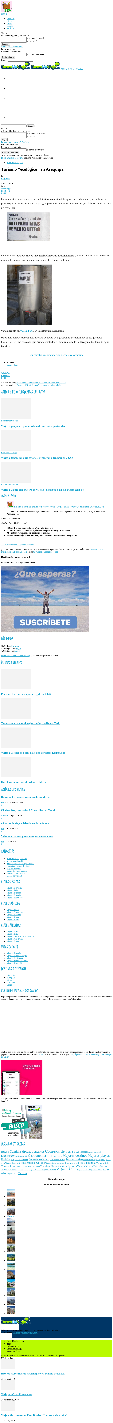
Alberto (4, 815)
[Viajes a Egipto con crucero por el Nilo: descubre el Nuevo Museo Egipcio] (16, 482)
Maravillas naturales (54, 1156)
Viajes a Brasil (13, 919)
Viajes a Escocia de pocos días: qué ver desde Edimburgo (33, 752)
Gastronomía (37, 1155)
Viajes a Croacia (14, 895)
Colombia (11, 982)
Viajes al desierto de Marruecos (20, 936)
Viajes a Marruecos (15, 898)
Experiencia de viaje (20, 1156)
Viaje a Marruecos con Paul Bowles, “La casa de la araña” (34, 1415)
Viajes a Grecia (50, 1163)
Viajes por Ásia (13, 1351)
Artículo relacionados (14, 392)
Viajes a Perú (12, 365)
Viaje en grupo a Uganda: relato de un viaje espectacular (33, 426)
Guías (9, 23)
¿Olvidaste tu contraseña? (12, 46)
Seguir (18, 648)
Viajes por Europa (14, 1348)
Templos (56, 1160)
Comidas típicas (20, 1151)
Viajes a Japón (13, 909)
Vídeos (22, 1173)
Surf (51, 1160)
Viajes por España (95, 1170)
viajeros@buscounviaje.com (25, 1333)
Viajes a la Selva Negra (17, 955)
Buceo (5, 1151)
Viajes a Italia (12, 890)
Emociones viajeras (15, 158)
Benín (9, 985)
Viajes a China (13, 941)
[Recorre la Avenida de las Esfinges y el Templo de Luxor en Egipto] (8, 1368)
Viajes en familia (82, 1170)
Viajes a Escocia (14, 953)
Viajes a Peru (12, 934)
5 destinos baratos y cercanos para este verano (27, 836)
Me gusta (15, 646)
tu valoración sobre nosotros (45, 552)
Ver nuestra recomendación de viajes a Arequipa (56, 355)
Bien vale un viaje (9, 452)
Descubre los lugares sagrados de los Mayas (25, 797)
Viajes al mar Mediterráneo (50, 1166)
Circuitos (10, 18)
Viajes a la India (14, 931)
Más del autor (36, 392)
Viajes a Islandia (14, 893)
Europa (10, 26)
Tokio (9, 980)
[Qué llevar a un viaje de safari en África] (16, 776)
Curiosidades (81, 1152)
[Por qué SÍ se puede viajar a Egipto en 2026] (16, 689)
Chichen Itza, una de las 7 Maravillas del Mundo (28, 810)
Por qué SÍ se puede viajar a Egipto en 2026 (26, 694)
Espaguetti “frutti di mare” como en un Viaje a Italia (39, 385)
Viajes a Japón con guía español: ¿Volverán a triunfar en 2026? (37, 457)
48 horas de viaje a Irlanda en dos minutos (25, 823)
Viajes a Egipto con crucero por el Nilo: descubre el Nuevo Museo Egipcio (42, 489)
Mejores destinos (75, 1156)
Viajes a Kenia (22, 1166)
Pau (2, 802)
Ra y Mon (5, 178)
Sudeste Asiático (39, 1159)
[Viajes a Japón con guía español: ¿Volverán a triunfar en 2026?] (16, 450)
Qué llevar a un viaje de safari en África (23, 782)
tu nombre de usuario (36, 38)
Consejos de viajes (60, 1151)
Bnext (41, 1054)
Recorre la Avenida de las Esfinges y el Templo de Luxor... (33, 1373)
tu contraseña (32, 41)
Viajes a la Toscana (15, 958)
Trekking (62, 1160)
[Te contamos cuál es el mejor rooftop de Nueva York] (16, 718)
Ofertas (10, 21)
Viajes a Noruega (14, 888)
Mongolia (11, 977)
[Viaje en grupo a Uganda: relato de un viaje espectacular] (16, 418)
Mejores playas (99, 1156)
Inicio (3, 158)
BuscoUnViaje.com (15, 1341)
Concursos (38, 1151)
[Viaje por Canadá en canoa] (8, 1389)
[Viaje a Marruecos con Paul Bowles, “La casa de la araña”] (8, 1410)
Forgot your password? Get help (15, 142)
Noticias (5, 1159)
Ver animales (88, 1160)
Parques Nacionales (19, 1159)
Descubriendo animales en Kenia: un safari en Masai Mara (40, 382)
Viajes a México (85, 1166)
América (10, 28)
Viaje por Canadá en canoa (16, 1394)
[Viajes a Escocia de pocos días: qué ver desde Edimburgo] (16, 747)
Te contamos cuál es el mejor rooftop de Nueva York (30, 723)
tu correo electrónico (35, 54)
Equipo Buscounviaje (94, 1152)
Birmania (11, 975)
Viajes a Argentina (15, 912)
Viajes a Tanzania (21, 1170)
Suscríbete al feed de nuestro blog (15, 655)
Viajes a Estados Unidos (17, 960)
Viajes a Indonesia (66, 1162)
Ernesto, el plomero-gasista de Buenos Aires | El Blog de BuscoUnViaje (45, 507)
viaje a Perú (26, 331)
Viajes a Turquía (35, 1170)
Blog (9, 1343)
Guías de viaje (13, 1346)
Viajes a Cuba (13, 917)
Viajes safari (12, 1173)
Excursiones (7, 1155)
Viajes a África (67, 1169)
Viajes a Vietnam (14, 914)
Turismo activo (74, 1159)
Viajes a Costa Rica (15, 963)
